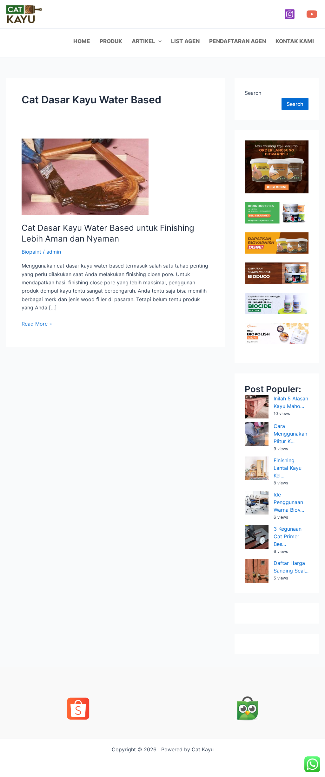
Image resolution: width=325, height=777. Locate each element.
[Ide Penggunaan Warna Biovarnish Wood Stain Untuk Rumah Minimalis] (257, 503)
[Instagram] (289, 14)
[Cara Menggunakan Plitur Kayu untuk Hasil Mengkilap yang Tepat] (257, 434)
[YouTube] (312, 14)
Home (81, 41)
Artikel (143, 41)
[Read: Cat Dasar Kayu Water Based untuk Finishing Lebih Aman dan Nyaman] (85, 176)
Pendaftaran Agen (237, 41)
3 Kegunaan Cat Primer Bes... (288, 536)
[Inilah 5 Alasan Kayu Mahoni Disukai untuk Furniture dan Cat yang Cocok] (257, 406)
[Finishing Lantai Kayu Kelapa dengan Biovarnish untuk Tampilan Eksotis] (257, 468)
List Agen (185, 41)
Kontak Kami (294, 41)
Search (253, 93)
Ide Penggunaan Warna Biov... (289, 502)
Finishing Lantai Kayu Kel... (288, 468)
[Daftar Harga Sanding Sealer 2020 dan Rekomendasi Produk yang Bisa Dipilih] (257, 571)
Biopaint (31, 252)
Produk (111, 41)
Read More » (37, 323)
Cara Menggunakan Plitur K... (290, 433)
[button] (158, 41)
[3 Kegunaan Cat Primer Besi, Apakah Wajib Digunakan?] (257, 537)
